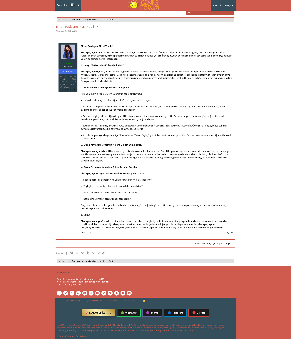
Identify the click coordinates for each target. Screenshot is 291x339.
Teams (152, 312)
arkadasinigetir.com (69, 89)
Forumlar (62, 5)
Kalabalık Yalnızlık (65, 336)
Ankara (73, 84)
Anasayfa (137, 300)
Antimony (72, 300)
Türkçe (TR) (85, 300)
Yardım (128, 300)
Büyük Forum (82, 336)
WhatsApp (129, 312)
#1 (232, 232)
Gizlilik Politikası (116, 300)
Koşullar (103, 300)
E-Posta (198, 312)
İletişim (95, 300)
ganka (61, 31)
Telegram (175, 312)
